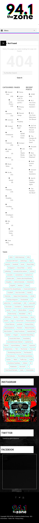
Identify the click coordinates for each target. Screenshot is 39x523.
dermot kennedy (19, 282)
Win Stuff (8, 222)
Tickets (8, 359)
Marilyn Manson (28, 306)
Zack (21, 370)
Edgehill (12, 285)
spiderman (28, 342)
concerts (9, 275)
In (31, 299)
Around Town (9, 93)
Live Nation (17, 306)
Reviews (19, 328)
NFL (29, 313)
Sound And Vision (14, 338)
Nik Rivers (8, 317)
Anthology (23, 261)
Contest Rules (11, 232)
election (20, 285)
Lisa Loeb (32, 303)
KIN (25, 303)
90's (28, 257)
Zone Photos (11, 103)
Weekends (13, 366)
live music (9, 306)
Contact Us (20, 144)
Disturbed (30, 282)
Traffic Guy (23, 359)
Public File (11, 518)
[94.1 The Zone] (19, 11)
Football (10, 292)
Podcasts (9, 189)
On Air (9, 172)
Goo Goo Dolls (20, 292)
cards (29, 268)
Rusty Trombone (19, 331)
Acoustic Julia (32, 148)
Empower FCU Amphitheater (12, 289)
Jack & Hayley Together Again (32, 181)
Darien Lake (10, 278)
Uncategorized (10, 215)
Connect (10, 120)
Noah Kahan (24, 317)
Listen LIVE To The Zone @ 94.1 (20, 99)
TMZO (15, 359)
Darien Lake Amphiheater (24, 278)
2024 (10, 257)
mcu (14, 310)
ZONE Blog (32, 95)
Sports (6, 345)
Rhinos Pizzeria (29, 328)
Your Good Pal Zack (11, 370)
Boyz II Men (30, 264)
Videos (25, 363)
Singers (15, 335)
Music (9, 158)
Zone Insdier (30, 370)
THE (16, 349)
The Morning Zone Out (14, 352)
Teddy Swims (8, 349)
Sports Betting (15, 345)
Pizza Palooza (10, 324)
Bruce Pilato (21, 268)
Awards (7, 264)
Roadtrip (8, 198)
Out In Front (19, 321)
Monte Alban (22, 310)
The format (24, 349)
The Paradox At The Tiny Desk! (32, 139)
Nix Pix (16, 317)
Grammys (7, 296)
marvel (8, 310)
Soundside (26, 338)
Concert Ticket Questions (32, 172)
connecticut (18, 275)
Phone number (30, 321)
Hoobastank (24, 299)
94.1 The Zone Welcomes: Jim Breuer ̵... (32, 117)
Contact (10, 126)
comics (32, 271)
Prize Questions (9, 328)
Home (21, 92)
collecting (8, 271)
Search (19, 78)
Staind (25, 345)
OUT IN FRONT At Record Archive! (32, 129)
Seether (8, 335)
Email (27, 285)
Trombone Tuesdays (14, 363)
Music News (8, 165)
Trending (9, 206)
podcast (19, 324)
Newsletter (22, 313)
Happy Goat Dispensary (20, 296)
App (31, 261)
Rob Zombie (8, 331)
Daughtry (8, 282)
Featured (9, 143)
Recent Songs (20, 114)
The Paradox (27, 352)
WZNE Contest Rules (23, 136)
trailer (31, 359)
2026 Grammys (19, 257)
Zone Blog (8, 241)
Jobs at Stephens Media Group (23, 153)
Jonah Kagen (17, 303)
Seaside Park (31, 331)
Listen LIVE (8, 150)
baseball (15, 264)
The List (32, 349)
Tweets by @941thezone (10, 438)
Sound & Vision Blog (27, 335)
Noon (32, 317)
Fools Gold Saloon (29, 289)
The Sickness (11, 356)
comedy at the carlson (20, 271)
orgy (12, 321)
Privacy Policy (20, 108)
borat (22, 264)
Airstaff (11, 180)
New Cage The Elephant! (32, 155)
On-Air (6, 321)
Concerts (9, 113)
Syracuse (32, 345)
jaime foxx (7, 303)
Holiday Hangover (12, 299)
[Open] (19, 405)
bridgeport (11, 268)
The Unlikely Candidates (25, 356)
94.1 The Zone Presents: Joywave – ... (32, 105)
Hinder (32, 296)
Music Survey (12, 313)
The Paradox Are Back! (32, 191)
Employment (10, 134)
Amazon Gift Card (12, 261)
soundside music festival (14, 342)
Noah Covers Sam (31, 163)
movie (31, 310)
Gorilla (29, 292)
